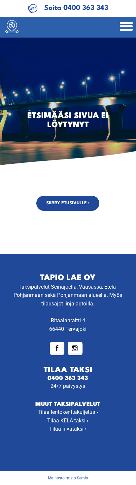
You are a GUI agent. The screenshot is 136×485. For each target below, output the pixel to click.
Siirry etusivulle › (67, 203)
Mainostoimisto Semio (68, 478)
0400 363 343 (68, 378)
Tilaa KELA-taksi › (67, 420)
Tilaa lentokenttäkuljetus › (68, 412)
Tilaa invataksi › (67, 429)
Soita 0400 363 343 (76, 8)
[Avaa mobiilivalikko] (126, 27)
